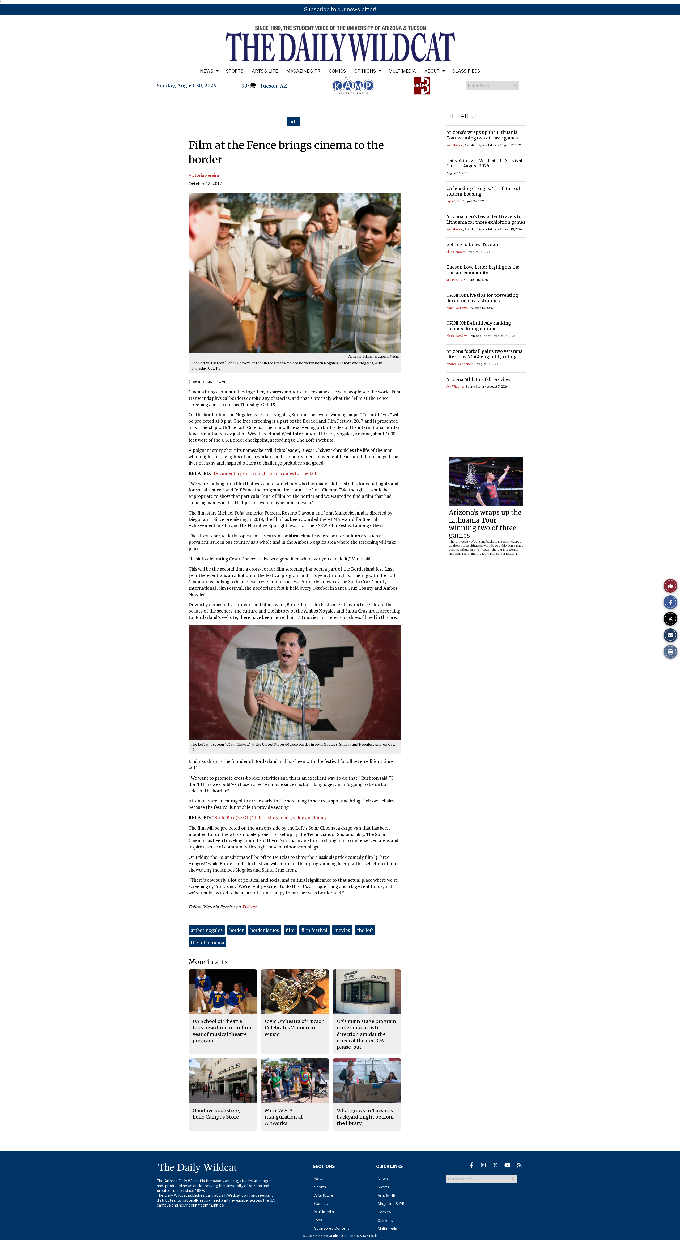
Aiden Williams (457, 308)
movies (342, 930)
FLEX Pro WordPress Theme (335, 1236)
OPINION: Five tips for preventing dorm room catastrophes (482, 297)
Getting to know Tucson (472, 244)
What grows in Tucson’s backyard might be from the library (365, 1117)
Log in (373, 1236)
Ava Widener (455, 386)
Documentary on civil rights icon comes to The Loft (266, 473)
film (290, 930)
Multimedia (402, 71)
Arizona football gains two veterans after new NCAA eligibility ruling (484, 354)
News (206, 71)
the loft (365, 930)
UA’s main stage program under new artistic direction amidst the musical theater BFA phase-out (366, 1034)
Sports (234, 71)
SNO (363, 1236)
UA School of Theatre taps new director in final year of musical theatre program (223, 1031)
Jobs (318, 1220)
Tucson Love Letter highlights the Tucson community (482, 269)
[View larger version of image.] (295, 273)
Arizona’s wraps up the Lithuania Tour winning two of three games (482, 135)
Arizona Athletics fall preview (478, 379)
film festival (314, 930)
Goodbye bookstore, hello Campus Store (216, 1113)
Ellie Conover (455, 252)
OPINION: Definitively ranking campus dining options (478, 325)
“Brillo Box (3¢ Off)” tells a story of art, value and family (269, 817)
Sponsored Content (331, 1228)
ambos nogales (207, 930)
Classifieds (466, 71)
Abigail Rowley (456, 336)
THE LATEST (461, 116)
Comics (337, 71)
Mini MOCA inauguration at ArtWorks (284, 1117)
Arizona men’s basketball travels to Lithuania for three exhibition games (485, 219)
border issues (264, 930)
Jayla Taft (453, 201)
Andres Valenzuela (459, 364)
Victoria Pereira (204, 175)
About (432, 71)
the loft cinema (207, 942)
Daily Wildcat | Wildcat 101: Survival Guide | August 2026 (484, 163)
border (237, 930)
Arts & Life (265, 71)
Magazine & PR (303, 71)
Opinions (365, 71)
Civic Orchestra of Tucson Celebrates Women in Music (295, 1027)
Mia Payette (454, 280)
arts (294, 121)
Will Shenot (454, 145)
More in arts (208, 962)
